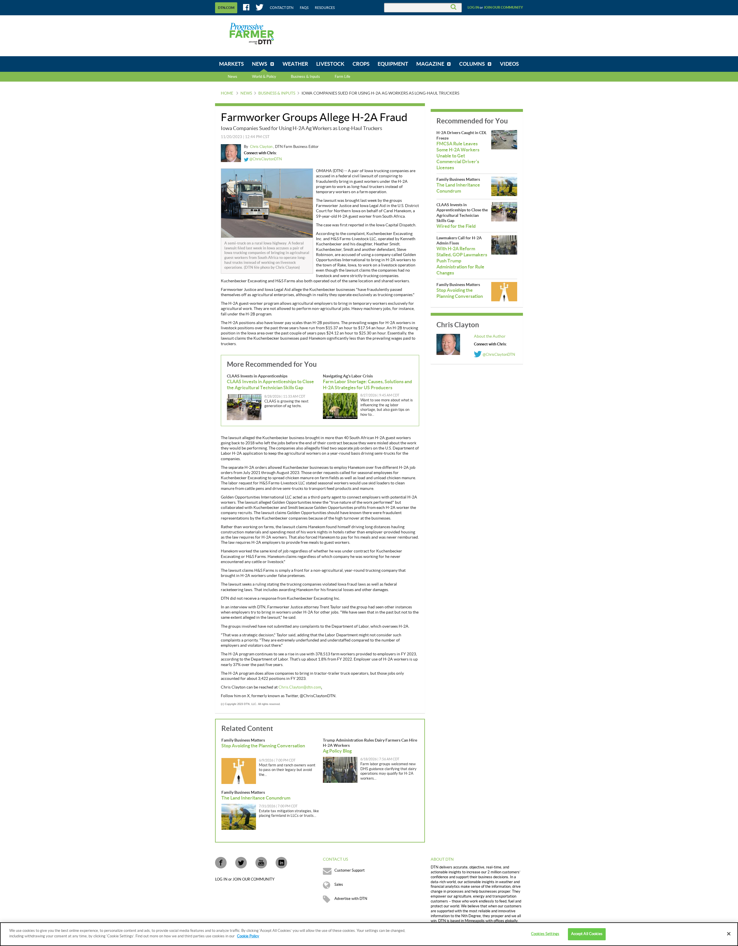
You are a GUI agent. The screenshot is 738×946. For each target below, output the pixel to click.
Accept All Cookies (587, 934)
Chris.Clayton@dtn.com (299, 687)
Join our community (503, 7)
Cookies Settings (545, 934)
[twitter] (241, 862)
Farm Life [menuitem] (342, 77)
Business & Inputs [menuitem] (305, 77)
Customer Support (349, 870)
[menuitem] (231, 64)
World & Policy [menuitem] (264, 77)
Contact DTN (281, 8)
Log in (473, 7)
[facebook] (221, 862)
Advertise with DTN (350, 899)
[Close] (728, 933)
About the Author (490, 336)
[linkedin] (281, 862)
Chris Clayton (261, 147)
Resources (325, 8)
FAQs (304, 8)
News (232, 77)
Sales (338, 885)
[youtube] (261, 862)
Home (227, 93)
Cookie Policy (248, 936)
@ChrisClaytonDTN (265, 159)
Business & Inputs (276, 93)
